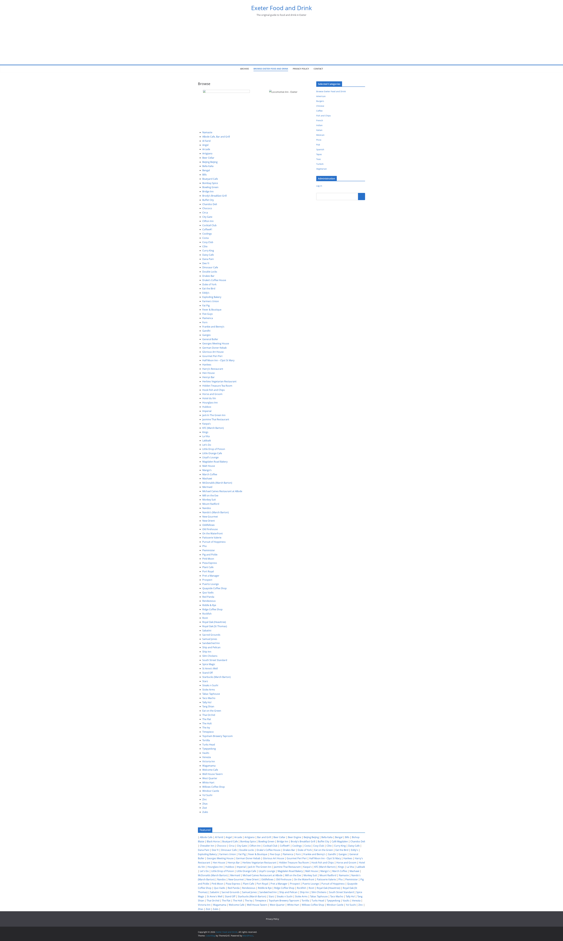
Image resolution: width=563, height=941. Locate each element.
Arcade (206, 149)
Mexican (320, 135)
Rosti (205, 618)
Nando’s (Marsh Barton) (215, 512)
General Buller (210, 339)
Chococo (207, 208)
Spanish (320, 149)
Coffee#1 (207, 229)
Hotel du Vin (209, 398)
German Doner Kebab (214, 347)
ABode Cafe (206, 837)
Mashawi (207, 478)
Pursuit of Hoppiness (214, 541)
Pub (318, 144)
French (319, 120)
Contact (318, 68)
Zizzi (204, 807)
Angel (205, 145)
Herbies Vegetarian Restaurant (219, 381)
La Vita (206, 436)
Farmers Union (210, 301)
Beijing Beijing (210, 162)
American (321, 96)
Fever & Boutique (211, 309)
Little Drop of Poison (213, 449)
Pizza (318, 139)
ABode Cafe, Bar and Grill (216, 136)
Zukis (205, 812)
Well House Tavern (212, 774)
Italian (319, 130)
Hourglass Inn (210, 402)
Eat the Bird (208, 288)
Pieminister (208, 550)
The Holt (207, 723)
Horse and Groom (212, 394)
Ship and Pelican (211, 647)
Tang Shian (208, 706)
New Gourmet (210, 516)
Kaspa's (307, 866)
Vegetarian (321, 168)
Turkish (320, 164)
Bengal (206, 170)
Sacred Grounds (211, 634)
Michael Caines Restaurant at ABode (222, 491)
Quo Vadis (208, 592)
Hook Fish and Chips (213, 390)
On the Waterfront (212, 533)
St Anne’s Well (210, 668)
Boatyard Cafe (210, 178)
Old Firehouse (210, 529)
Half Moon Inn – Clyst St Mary (218, 360)
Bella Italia (207, 166)
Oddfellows (208, 525)
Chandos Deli (209, 204)
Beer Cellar (208, 157)
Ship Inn (206, 651)
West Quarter (209, 778)
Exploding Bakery (211, 297)
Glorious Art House (213, 351)
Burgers (320, 101)
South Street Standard (214, 660)
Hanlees (206, 364)
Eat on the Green (211, 710)
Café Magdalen (340, 841)
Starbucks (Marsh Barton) (216, 677)
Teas (318, 159)
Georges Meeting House (215, 343)
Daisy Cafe (208, 254)
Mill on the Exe (210, 495)
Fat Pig (206, 305)
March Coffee (209, 474)
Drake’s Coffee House (214, 280)
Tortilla (206, 740)
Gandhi (206, 330)
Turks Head (208, 744)
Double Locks (209, 271)
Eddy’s (205, 292)
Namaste (207, 132)
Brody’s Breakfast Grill (214, 195)
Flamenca (207, 318)
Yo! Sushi (207, 795)
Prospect (207, 579)
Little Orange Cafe (212, 453)
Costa (205, 238)
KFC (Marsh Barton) (213, 428)
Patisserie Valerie (211, 537)
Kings (205, 432)
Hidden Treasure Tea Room (217, 385)
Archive (244, 68)
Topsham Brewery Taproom (217, 736)
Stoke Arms (208, 689)
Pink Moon (208, 558)
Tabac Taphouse (211, 693)
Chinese (320, 106)
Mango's (325, 871)
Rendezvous (209, 601)
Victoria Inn (208, 761)
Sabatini (206, 630)
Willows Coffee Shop (213, 786)
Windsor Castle (210, 790)
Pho (204, 546)
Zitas (205, 803)
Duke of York (209, 284)
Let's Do (204, 871)
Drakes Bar (208, 276)
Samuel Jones (209, 639)
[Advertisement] (281, 42)
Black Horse (213, 841)
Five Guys (207, 313)
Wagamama (209, 765)
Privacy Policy (301, 68)
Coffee (319, 110)
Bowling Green (210, 187)
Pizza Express (209, 563)
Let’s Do (206, 444)
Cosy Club (207, 242)
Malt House (208, 465)
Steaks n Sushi (210, 685)
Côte (204, 246)
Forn (204, 322)
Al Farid (206, 140)
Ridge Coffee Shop (212, 609)
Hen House (208, 373)
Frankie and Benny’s (213, 326)
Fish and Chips (323, 115)
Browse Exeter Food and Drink (270, 68)
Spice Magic (208, 664)
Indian (319, 125)
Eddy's (354, 850)
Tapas (319, 154)
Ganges (206, 335)
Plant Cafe (207, 567)
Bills (204, 174)
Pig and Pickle (209, 554)
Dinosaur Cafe (210, 267)
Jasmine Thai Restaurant (215, 419)
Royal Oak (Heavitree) (214, 622)
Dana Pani (208, 259)
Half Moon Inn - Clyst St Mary (325, 858)
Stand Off (207, 672)
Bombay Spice (210, 183)
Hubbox (206, 406)
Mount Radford (210, 503)
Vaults (205, 753)
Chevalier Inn (207, 845)
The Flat (206, 719)
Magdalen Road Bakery (215, 461)
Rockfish (207, 613)
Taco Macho (208, 698)
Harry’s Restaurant (212, 368)
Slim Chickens (209, 655)
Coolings (207, 233)
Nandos (206, 508)
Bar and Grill (264, 837)
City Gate (207, 216)
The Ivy (206, 727)
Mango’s (207, 470)
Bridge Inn (208, 191)
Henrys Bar (208, 377)
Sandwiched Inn (211, 643)
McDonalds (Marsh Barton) (217, 482)
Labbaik (206, 440)
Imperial (206, 411)
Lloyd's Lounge (267, 871)
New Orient (208, 520)
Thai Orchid (208, 715)
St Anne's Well (214, 896)
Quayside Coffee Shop (214, 588)
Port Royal (208, 571)
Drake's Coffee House (268, 850)
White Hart (208, 782)
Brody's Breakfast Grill (303, 841)
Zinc (204, 799)
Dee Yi (205, 263)
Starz (205, 681)
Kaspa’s (206, 423)
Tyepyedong (209, 748)
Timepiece (208, 731)
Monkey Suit (209, 499)
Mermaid (207, 487)
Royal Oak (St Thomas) (214, 626)
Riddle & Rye (209, 605)
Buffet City (208, 200)
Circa (205, 212)
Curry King (208, 250)
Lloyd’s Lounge (210, 457)
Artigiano (207, 153)
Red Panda (208, 596)
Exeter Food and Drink (281, 8)
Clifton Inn (208, 221)
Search (361, 196)
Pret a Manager (210, 575)
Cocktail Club (209, 225)
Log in (319, 185)
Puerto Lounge (210, 584)
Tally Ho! (206, 702)
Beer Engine (294, 837)
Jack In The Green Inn (213, 415)
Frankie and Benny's (314, 854)
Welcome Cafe (210, 769)
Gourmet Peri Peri (212, 356)
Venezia (206, 757)
